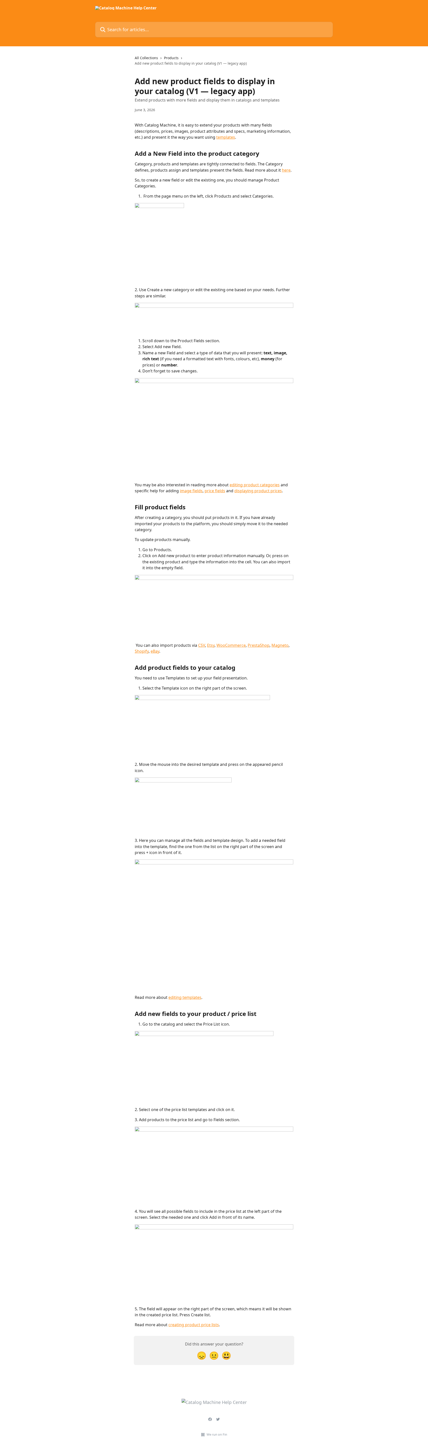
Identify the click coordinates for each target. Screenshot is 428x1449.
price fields (215, 490)
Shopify (142, 651)
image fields (191, 490)
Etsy (210, 645)
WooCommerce (231, 645)
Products (171, 57)
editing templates (184, 997)
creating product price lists (193, 1324)
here (286, 170)
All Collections (146, 57)
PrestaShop (258, 645)
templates (225, 137)
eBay (155, 651)
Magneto (280, 645)
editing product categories (255, 485)
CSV (201, 645)
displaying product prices (258, 490)
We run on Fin (217, 1434)
